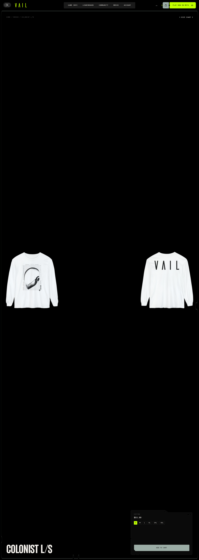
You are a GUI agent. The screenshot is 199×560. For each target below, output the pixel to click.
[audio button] (156, 5)
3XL (162, 523)
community (103, 5)
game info (72, 5)
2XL (155, 523)
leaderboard (88, 5)
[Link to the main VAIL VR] (21, 5)
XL (150, 523)
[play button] (166, 5)
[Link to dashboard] (7, 5)
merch (116, 5)
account (127, 5)
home (8, 17)
